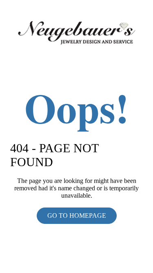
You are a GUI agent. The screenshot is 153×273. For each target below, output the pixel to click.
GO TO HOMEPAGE (76, 215)
